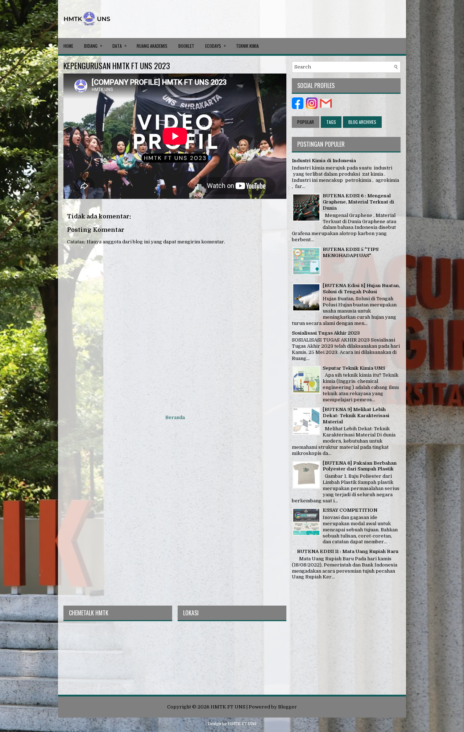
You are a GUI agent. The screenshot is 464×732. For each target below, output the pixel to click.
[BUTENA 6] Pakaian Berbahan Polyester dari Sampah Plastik (360, 466)
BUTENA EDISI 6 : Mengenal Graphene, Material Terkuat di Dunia (358, 202)
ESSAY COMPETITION (350, 510)
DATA (119, 45)
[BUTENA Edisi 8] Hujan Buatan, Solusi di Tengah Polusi (361, 288)
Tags (331, 122)
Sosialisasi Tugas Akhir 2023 (326, 333)
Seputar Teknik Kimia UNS (354, 368)
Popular (305, 122)
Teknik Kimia (247, 46)
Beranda (175, 417)
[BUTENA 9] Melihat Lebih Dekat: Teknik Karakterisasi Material (356, 415)
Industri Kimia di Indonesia (324, 160)
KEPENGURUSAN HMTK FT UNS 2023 (116, 65)
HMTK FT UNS (228, 707)
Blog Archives (362, 122)
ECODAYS (215, 45)
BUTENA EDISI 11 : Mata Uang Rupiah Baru (347, 551)
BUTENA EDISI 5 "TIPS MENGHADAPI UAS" (350, 252)
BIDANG (93, 45)
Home (68, 46)
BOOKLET (186, 46)
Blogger (287, 707)
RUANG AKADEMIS (152, 46)
